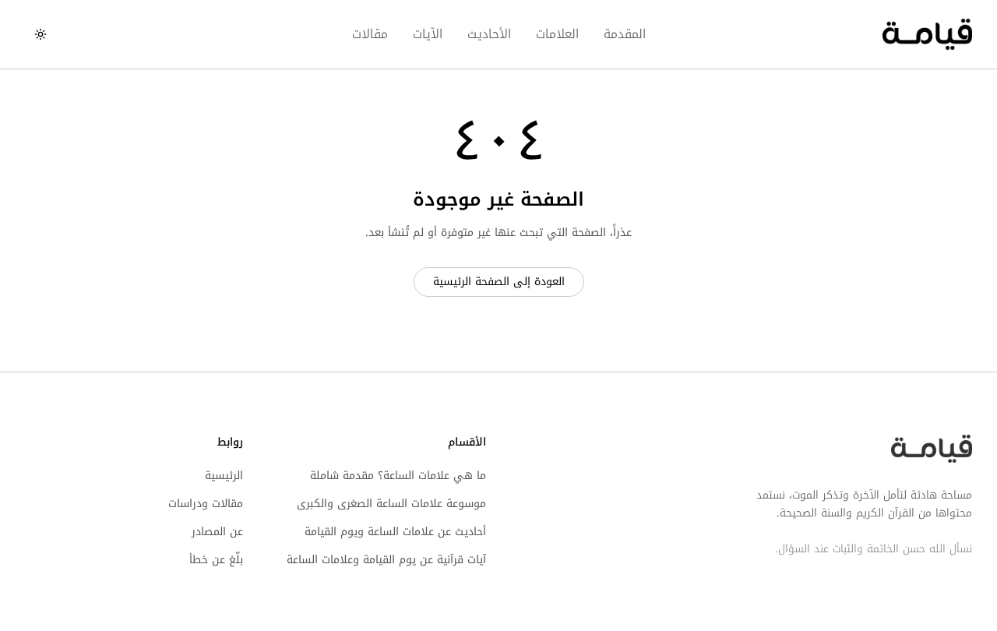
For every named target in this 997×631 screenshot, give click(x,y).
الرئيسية (224, 475)
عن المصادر (217, 531)
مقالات (370, 34)
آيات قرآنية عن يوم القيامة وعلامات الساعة (386, 559)
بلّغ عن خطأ (216, 559)
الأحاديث (489, 34)
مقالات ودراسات (205, 503)
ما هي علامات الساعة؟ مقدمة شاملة (398, 475)
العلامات (557, 34)
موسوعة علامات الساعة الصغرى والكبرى (391, 503)
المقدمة (625, 34)
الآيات (427, 34)
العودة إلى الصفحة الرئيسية (499, 281)
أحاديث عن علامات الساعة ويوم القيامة (395, 531)
